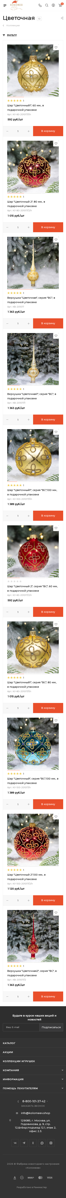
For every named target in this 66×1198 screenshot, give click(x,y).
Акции (8, 1052)
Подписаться (51, 1027)
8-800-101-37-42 (33, 1101)
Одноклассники (33, 1143)
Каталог (9, 1043)
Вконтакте (15, 1143)
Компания (11, 1070)
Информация (13, 1079)
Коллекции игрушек (19, 1061)
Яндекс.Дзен (51, 1143)
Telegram (24, 1143)
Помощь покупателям (20, 1088)
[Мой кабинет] (53, 5)
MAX (42, 1143)
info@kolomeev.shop (35, 1113)
